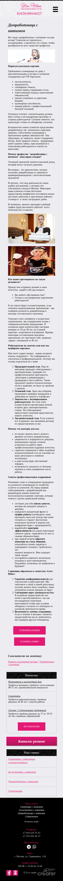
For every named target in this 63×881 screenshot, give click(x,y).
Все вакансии (31, 726)
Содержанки (15, 790)
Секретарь (14, 696)
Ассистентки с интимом (22, 771)
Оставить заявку (29, 641)
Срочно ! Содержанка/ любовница (27, 710)
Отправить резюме (29, 630)
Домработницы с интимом (23, 781)
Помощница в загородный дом (25, 681)
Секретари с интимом (31, 806)
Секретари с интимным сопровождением (21, 760)
